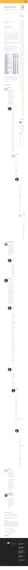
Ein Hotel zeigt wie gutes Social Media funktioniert (20, 84)
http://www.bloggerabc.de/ (18, 418)
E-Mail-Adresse (6, 531)
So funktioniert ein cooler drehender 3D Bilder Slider (21, 24)
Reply (18, 107)
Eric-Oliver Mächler (8, 9)
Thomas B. (9, 278)
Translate (22, 12)
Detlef (9, 87)
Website (5, 533)
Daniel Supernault (23, 77)
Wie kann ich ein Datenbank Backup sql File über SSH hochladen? (21, 556)
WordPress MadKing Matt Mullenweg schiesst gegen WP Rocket (22, 548)
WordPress (5, 23)
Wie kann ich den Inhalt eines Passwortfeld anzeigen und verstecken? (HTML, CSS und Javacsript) (21, 54)
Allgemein (16, 9)
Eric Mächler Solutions (6, 564)
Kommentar (6, 520)
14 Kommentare (6, 10)
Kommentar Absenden (6, 535)
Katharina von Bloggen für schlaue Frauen (11, 494)
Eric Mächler (22, 58)
